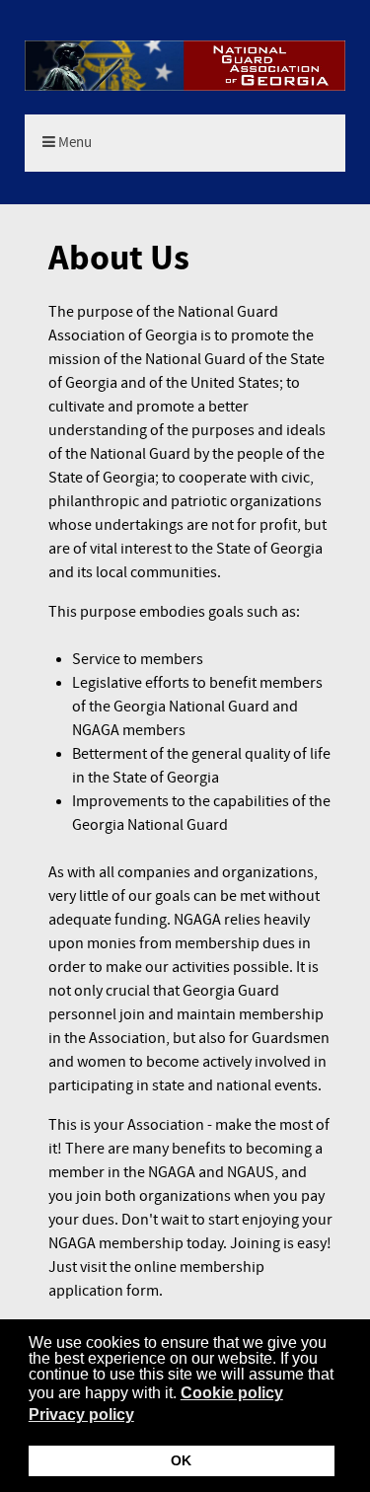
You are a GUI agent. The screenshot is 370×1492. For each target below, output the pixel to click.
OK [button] (181, 1460)
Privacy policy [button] (81, 1414)
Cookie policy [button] (232, 1392)
